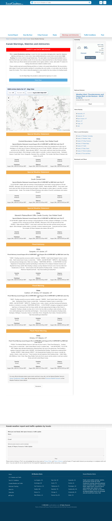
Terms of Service (58, 461)
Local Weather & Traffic (16, 39)
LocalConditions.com (54, 505)
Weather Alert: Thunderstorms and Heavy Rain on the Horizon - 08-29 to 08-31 (90, 96)
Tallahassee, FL (55, 486)
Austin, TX (54, 483)
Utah (24, 39)
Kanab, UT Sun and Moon (83, 153)
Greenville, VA (72, 480)
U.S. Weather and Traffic (15, 477)
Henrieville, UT (81, 113)
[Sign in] (100, 2)
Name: (9, 434)
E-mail (9, 439)
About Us (11, 489)
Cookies (55, 507)
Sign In (12, 495)
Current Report (13, 35)
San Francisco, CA (39, 486)
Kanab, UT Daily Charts (83, 148)
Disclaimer (38, 386)
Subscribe (11, 492)
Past (102, 35)
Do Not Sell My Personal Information (67, 507)
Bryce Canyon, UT (82, 118)
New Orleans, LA (38, 495)
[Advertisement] (56, 19)
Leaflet (59, 130)
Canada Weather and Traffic (16, 483)
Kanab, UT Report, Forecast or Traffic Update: (20, 446)
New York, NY (54, 480)
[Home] (14, 3)
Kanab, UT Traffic (81, 146)
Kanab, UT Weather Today (84, 138)
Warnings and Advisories (70, 35)
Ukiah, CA (71, 495)
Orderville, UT (80, 116)
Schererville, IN (72, 492)
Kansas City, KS (55, 495)
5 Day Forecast (43, 35)
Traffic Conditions (90, 35)
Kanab (28, 39)
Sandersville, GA (72, 489)
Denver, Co (37, 492)
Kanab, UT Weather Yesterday (85, 136)
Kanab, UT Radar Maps (83, 143)
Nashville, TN (54, 489)
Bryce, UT (79, 121)
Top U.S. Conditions (14, 480)
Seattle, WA (37, 489)
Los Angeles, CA (38, 480)
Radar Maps (38, 80)
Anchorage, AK (38, 483)
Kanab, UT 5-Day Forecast (84, 141)
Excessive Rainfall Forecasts (52, 378)
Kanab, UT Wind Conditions (84, 151)
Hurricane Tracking (13, 486)
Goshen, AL (71, 483)
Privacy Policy (48, 461)
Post (56, 458)
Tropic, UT (80, 123)
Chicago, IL (54, 492)
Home (7, 39)
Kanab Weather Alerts (89, 474)
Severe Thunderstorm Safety (17, 378)
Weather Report (90, 57)
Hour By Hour (27, 35)
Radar (55, 35)
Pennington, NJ (72, 486)
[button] (8, 98)
